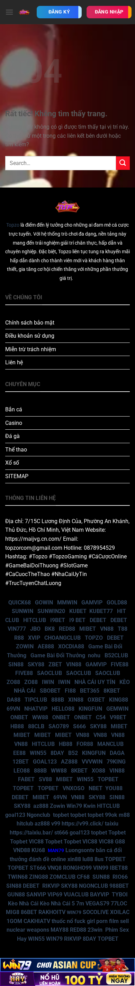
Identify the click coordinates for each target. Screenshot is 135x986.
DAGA (117, 753)
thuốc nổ (62, 921)
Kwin (89, 806)
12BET (20, 761)
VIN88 (73, 664)
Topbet (117, 832)
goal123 (15, 815)
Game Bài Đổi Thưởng (57, 655)
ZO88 (13, 682)
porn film (107, 921)
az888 (40, 806)
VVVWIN (92, 761)
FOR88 (84, 744)
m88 (124, 815)
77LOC (119, 903)
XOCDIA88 (71, 646)
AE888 (46, 646)
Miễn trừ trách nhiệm (30, 349)
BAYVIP (100, 894)
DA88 (13, 699)
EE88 (19, 753)
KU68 (38, 850)
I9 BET (77, 620)
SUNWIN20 (51, 611)
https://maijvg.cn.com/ (33, 539)
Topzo (12, 225)
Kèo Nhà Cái (23, 903)
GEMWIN (117, 708)
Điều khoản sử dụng (29, 335)
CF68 (84, 877)
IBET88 (119, 868)
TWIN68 (18, 877)
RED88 (67, 629)
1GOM (14, 921)
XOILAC (119, 912)
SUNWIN (22, 611)
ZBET (55, 664)
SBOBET (50, 690)
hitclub (25, 823)
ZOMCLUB (62, 877)
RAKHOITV (51, 912)
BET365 (89, 690)
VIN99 (100, 868)
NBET (95, 788)
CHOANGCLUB (62, 637)
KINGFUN (90, 708)
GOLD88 (117, 602)
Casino (13, 423)
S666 (79, 726)
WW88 (40, 717)
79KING (116, 761)
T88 (122, 629)
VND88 (21, 850)
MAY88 (60, 929)
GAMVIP (91, 602)
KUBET (78, 611)
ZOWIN (25, 646)
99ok (111, 815)
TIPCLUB (36, 699)
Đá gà (12, 436)
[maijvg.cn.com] (24, 12)
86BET (29, 912)
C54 (101, 717)
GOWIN (44, 602)
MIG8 (12, 912)
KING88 (118, 699)
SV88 (45, 779)
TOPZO (94, 637)
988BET (119, 886)
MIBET (87, 629)
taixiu (111, 823)
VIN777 (17, 629)
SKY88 (36, 664)
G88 (120, 841)
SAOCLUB (49, 673)
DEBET (98, 620)
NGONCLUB (93, 886)
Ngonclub (38, 815)
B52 (73, 753)
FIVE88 (119, 664)
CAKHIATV (37, 921)
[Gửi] (123, 163)
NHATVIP (35, 708)
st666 (61, 832)
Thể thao (16, 449)
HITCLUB (34, 620)
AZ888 (69, 761)
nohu (94, 655)
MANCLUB (110, 744)
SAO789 (58, 726)
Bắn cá (13, 409)
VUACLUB (76, 894)
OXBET (96, 699)
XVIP (34, 637)
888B (57, 699)
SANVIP (36, 894)
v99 (55, 823)
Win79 (74, 806)
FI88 (70, 690)
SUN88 (101, 877)
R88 (19, 637)
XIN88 (75, 699)
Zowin (57, 806)
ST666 (38, 868)
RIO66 (120, 877)
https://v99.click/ (83, 823)
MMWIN (67, 602)
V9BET (118, 717)
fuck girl (84, 921)
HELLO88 (63, 708)
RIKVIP (51, 886)
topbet (61, 815)
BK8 (50, 629)
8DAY (57, 753)
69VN (13, 708)
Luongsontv (79, 850)
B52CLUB (116, 655)
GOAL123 (45, 761)
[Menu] (9, 11)
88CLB (36, 726)
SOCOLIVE (96, 912)
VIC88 (36, 841)
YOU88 (114, 788)
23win (95, 929)
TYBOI (120, 894)
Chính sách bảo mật (29, 322)
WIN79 (54, 938)
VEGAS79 (97, 903)
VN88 (107, 629)
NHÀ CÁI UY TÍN (94, 682)
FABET (26, 779)
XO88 (98, 770)
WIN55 (38, 753)
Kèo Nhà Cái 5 (57, 903)
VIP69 (54, 894)
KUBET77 (101, 611)
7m (80, 903)
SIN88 (16, 664)
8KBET (112, 690)
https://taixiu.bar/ (31, 832)
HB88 (17, 726)
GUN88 (16, 894)
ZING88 (38, 877)
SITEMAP (16, 476)
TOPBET (108, 779)
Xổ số (12, 462)
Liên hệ (14, 362)
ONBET (19, 717)
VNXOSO (73, 788)
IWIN (48, 682)
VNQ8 (54, 868)
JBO (35, 629)
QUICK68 (19, 602)
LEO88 (22, 770)
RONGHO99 (77, 868)
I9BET (57, 620)
